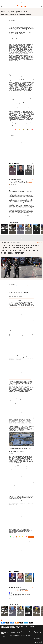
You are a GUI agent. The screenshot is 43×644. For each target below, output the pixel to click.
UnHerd (2, 242)
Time (1, 8)
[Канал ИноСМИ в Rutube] (21, 622)
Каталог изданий (3, 626)
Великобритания (6, 242)
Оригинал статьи (39, 242)
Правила (32, 179)
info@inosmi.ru (3, 634)
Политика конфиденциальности (29, 626)
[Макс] (10, 22)
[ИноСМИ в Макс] (3, 622)
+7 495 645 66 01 (3, 636)
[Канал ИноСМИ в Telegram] (26, 622)
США (4, 8)
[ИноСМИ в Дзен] (7, 622)
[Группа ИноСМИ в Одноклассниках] (17, 622)
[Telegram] (24, 22)
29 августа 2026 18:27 (13, 242)
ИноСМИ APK (18, 627)
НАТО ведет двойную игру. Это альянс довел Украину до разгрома (20, 379)
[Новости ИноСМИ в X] (31, 622)
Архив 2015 (12, 135)
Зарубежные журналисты (10, 626)
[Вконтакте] (18, 22)
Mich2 (11, 592)
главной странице (29, 182)
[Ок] (28, 22)
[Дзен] (14, 22)
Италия (10, 543)
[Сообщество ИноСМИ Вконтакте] (12, 622)
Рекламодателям (21, 626)
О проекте (16, 626)
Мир (9, 135)
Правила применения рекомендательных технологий (8, 627)
